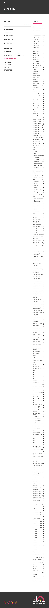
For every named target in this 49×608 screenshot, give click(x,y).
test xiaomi (35, 510)
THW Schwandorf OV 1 (37, 521)
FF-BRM (34, 153)
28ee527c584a (36, 47)
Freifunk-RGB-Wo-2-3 (37, 290)
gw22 (34, 376)
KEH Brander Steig (36, 398)
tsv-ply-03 (35, 541)
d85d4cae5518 (36, 105)
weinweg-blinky (36, 554)
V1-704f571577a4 (36, 37)
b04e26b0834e (36, 71)
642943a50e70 (36, 51)
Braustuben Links (36, 91)
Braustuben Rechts (37, 95)
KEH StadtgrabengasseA (38, 418)
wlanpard (35, 566)
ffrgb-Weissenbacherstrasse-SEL (38, 202)
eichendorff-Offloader (37, 119)
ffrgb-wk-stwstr (36, 205)
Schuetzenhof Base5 (37, 493)
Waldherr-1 (35, 550)
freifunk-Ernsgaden (37, 240)
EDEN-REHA (35, 113)
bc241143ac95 (36, 77)
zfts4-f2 (34, 576)
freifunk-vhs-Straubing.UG (38, 323)
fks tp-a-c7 (35, 217)
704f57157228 (36, 55)
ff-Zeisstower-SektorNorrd (38, 177)
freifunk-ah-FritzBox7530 (38, 219)
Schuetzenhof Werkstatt (38, 502)
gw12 (34, 372)
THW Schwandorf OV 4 (37, 527)
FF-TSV (34, 173)
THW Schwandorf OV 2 (37, 523)
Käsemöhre (35, 394)
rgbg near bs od (36, 483)
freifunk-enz (35, 238)
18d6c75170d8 (36, 41)
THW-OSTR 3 (35, 537)
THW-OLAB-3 (35, 531)
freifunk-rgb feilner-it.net (38, 299)
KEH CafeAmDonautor (37, 400)
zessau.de (35, 574)
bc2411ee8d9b (36, 83)
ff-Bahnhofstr (35, 151)
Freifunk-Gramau (36, 251)
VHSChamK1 (35, 548)
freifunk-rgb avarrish (37, 294)
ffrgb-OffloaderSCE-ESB (38, 198)
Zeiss (34, 572)
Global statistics (36, 30)
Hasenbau (35, 380)
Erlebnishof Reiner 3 (37, 131)
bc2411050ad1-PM (36, 75)
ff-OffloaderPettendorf (37, 163)
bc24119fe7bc (35, 81)
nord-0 (34, 438)
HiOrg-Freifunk (36, 382)
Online (34, 33)
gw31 (34, 378)
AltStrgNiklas (35, 69)
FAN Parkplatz (36, 139)
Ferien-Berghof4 (36, 145)
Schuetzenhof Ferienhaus (38, 495)
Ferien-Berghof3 (36, 143)
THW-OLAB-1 (35, 529)
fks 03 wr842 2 (36, 213)
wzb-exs (34, 568)
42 (33, 49)
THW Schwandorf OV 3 (37, 525)
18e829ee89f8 (36, 43)
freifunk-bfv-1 (35, 228)
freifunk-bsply (36, 230)
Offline (34, 580)
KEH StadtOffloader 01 (37, 424)
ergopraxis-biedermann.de (38, 123)
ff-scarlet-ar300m (37, 167)
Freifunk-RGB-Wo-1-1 (37, 282)
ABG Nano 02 (35, 67)
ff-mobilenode (36, 159)
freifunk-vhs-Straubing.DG (38, 312)
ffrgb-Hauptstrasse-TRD (38, 189)
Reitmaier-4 (35, 481)
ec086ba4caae (36, 111)
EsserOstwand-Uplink (37, 135)
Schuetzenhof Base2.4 (37, 491)
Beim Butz (35, 85)
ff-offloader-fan (36, 161)
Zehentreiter (35, 570)
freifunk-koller (36, 260)
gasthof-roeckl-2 (36, 353)
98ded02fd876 (36, 63)
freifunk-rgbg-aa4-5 (37, 292)
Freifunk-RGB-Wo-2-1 (37, 286)
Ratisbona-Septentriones (38, 473)
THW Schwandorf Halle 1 (38, 512)
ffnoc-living (35, 185)
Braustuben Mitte (36, 93)
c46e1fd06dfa (36, 99)
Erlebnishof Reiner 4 (37, 133)
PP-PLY (34, 469)
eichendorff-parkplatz (37, 121)
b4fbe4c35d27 (36, 73)
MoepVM (34, 436)
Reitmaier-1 (35, 477)
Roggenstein (35, 485)
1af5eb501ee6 (36, 45)
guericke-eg (35, 364)
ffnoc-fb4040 (36, 183)
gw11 (34, 370)
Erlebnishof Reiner (37, 125)
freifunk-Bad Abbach (37, 226)
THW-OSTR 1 (35, 533)
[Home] (39, 599)
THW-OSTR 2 (35, 535)
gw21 (34, 374)
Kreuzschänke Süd (36, 428)
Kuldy (34, 430)
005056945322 (36, 39)
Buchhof (34, 97)
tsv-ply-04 (35, 543)
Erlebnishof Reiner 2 (37, 129)
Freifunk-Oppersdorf (37, 276)
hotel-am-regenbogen (37, 386)
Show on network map (10, 58)
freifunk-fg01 (35, 249)
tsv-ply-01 (35, 539)
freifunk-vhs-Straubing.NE (38, 318)
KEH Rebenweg (36, 416)
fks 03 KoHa (35, 209)
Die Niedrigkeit (36, 107)
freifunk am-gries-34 (37, 329)
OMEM (34, 444)
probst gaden (35, 471)
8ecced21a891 (36, 61)
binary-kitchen (36, 87)
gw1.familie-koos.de (37, 368)
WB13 (34, 552)
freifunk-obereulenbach (38, 274)
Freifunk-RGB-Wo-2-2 (37, 288)
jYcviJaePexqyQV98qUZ (38, 392)
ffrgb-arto (35, 187)
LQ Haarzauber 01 (36, 432)
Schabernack (35, 489)
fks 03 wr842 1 (36, 211)
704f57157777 (35, 57)
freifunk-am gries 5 (37, 224)
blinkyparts (35, 89)
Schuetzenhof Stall (37, 500)
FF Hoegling (35, 207)
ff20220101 (35, 179)
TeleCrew (35, 508)
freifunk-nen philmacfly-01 (38, 269)
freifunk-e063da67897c (38, 236)
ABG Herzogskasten (37, 65)
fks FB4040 (35, 215)
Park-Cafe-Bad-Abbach (38, 463)
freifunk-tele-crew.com (38, 310)
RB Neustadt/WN (36, 475)
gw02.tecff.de (36, 366)
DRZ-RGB (35, 109)
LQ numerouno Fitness (37, 434)
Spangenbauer (36, 504)
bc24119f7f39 (35, 79)
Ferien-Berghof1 (36, 141)
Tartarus (34, 506)
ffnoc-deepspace (36, 181)
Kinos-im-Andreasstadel (38, 426)
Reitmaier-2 (35, 479)
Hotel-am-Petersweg (37, 384)
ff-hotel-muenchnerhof (38, 155)
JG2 (33, 390)
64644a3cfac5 (36, 53)
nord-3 (34, 440)
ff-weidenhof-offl (36, 175)
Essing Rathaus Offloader (38, 137)
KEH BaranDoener (36, 396)
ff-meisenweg (36, 157)
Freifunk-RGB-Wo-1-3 (37, 284)
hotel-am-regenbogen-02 (38, 388)
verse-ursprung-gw (37, 545)
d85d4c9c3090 (36, 103)
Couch (34, 101)
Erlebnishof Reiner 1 (37, 127)
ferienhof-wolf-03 (36, 147)
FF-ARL (34, 149)
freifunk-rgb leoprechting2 (38, 305)
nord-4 (34, 442)
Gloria (34, 362)
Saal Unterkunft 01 (37, 487)
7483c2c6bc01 (36, 59)
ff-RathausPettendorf (37, 165)
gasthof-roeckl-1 (36, 351)
